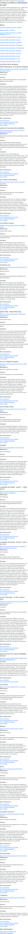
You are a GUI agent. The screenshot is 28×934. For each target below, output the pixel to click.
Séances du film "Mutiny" (16, 728)
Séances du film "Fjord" (16, 769)
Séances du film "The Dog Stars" (18, 856)
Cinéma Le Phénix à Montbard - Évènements (11, 45)
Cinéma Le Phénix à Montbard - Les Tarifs (10, 37)
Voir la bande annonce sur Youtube (9, 122)
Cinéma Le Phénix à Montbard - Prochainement (12, 48)
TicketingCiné (21, 1)
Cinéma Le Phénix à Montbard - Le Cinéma (11, 42)
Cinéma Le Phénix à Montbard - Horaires (10, 53)
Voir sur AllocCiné (4, 120)
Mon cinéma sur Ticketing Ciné (8, 931)
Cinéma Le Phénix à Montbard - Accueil (10, 56)
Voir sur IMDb (3, 125)
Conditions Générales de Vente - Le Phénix (11, 27)
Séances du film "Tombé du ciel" (18, 267)
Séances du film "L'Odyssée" (17, 897)
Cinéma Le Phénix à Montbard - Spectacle (10, 50)
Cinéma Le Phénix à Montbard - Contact (10, 40)
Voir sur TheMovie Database (7, 123)
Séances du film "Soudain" (17, 447)
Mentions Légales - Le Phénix (7, 30)
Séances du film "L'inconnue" (17, 687)
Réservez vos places (5, 69)
